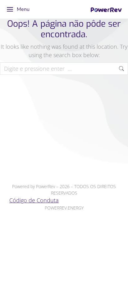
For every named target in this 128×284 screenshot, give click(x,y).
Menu (23, 9)
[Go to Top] (118, 274)
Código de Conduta (34, 200)
